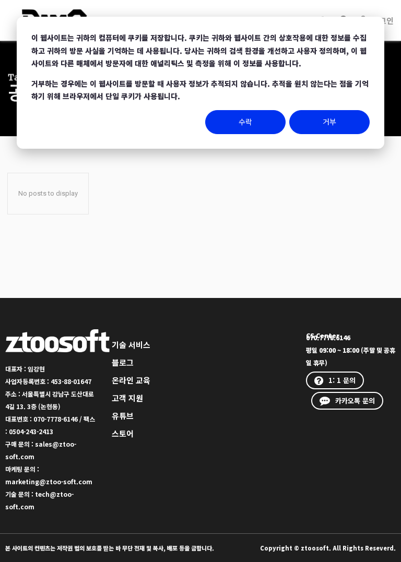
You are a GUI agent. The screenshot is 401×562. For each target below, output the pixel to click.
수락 (245, 121)
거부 (329, 121)
